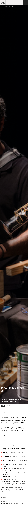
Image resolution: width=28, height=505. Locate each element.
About (3, 405)
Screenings (9, 405)
